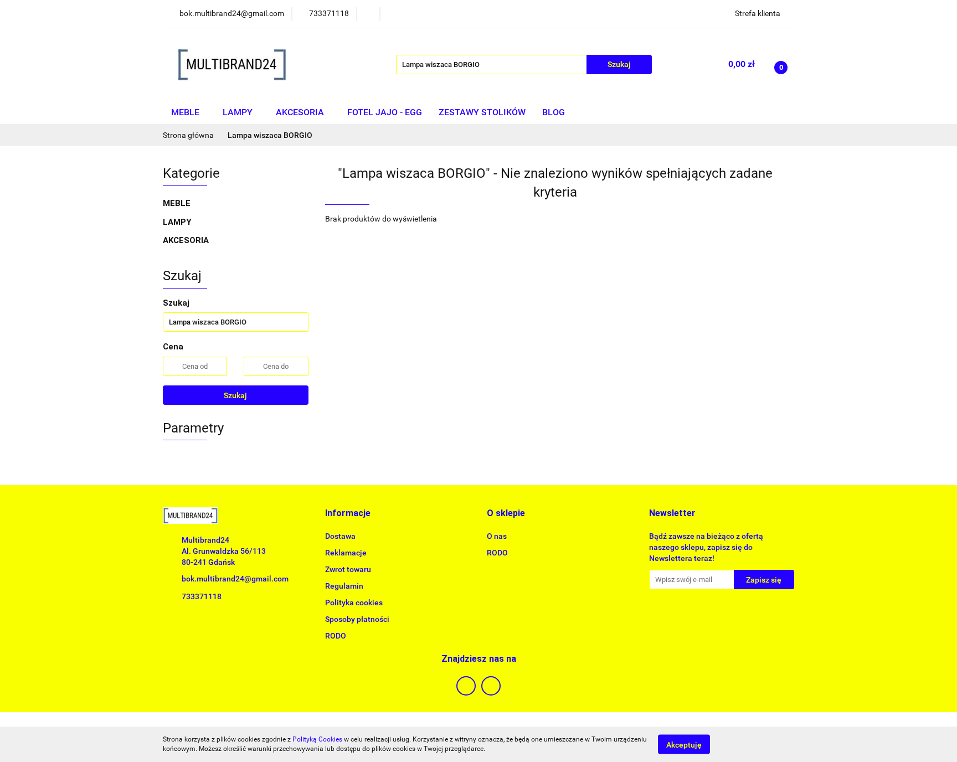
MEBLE (186, 112)
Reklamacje (346, 552)
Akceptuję (684, 744)
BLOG (553, 112)
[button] (348, 513)
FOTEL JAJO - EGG (384, 112)
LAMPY (239, 112)
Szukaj (235, 395)
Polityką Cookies (317, 739)
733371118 (202, 596)
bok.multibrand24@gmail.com (235, 578)
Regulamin (344, 585)
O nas (497, 536)
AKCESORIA (301, 112)
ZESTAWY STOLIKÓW (482, 112)
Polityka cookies (354, 602)
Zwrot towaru (348, 569)
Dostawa (340, 536)
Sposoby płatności (357, 619)
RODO (335, 635)
